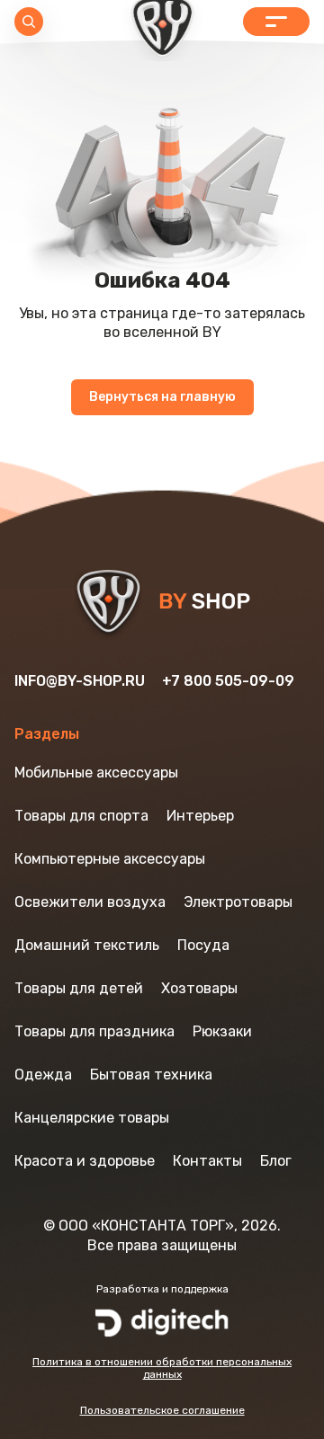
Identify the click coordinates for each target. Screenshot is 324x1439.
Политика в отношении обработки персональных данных (162, 1368)
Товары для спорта (81, 815)
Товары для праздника (94, 1031)
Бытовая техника (151, 1074)
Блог (276, 1160)
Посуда (203, 945)
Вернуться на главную (162, 396)
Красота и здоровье (84, 1160)
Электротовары (238, 901)
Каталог (276, 21)
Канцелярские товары (91, 1117)
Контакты (207, 1160)
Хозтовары (199, 988)
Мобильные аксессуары (96, 772)
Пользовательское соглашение (162, 1410)
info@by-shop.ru (79, 680)
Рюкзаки (222, 1031)
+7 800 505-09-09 (228, 680)
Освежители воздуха (90, 901)
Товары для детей (78, 988)
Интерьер (200, 815)
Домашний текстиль (86, 945)
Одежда (43, 1074)
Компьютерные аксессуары (109, 858)
